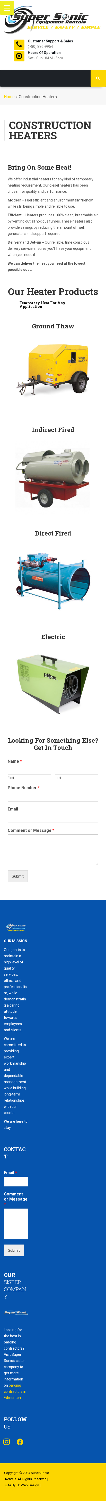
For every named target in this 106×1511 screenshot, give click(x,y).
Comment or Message (31, 830)
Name (15, 761)
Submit (18, 876)
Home (9, 96)
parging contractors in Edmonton (15, 1391)
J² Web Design (28, 1485)
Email (13, 809)
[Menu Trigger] (7, 8)
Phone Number (24, 787)
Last (58, 778)
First (11, 778)
